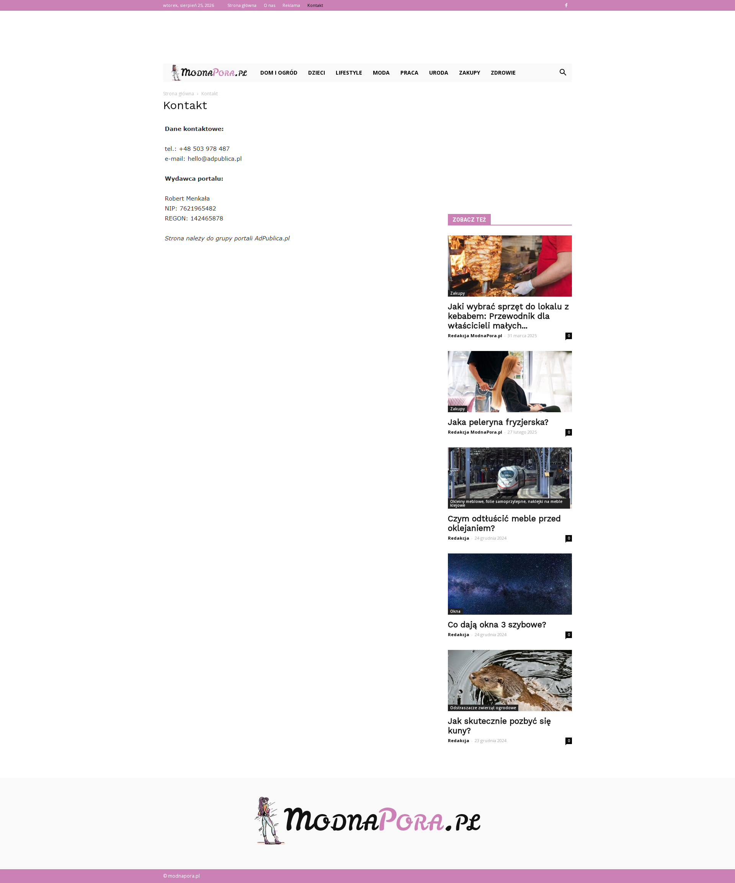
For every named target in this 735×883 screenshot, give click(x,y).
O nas (269, 5)
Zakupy (469, 72)
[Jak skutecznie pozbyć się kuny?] (510, 680)
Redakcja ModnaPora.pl (475, 335)
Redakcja (458, 538)
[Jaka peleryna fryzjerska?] (510, 381)
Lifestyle (349, 72)
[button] (563, 73)
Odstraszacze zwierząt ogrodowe (483, 707)
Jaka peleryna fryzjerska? (498, 422)
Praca (409, 72)
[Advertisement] (367, 37)
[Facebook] (566, 5)
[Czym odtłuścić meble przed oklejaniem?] (510, 478)
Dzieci (316, 72)
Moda (381, 72)
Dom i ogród (278, 72)
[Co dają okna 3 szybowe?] (510, 584)
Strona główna (241, 5)
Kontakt (315, 5)
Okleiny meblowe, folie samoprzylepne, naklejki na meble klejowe (506, 503)
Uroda (438, 72)
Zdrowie (503, 72)
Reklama (291, 5)
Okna (455, 611)
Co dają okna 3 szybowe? (497, 624)
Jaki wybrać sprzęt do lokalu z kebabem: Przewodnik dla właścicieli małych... (508, 316)
